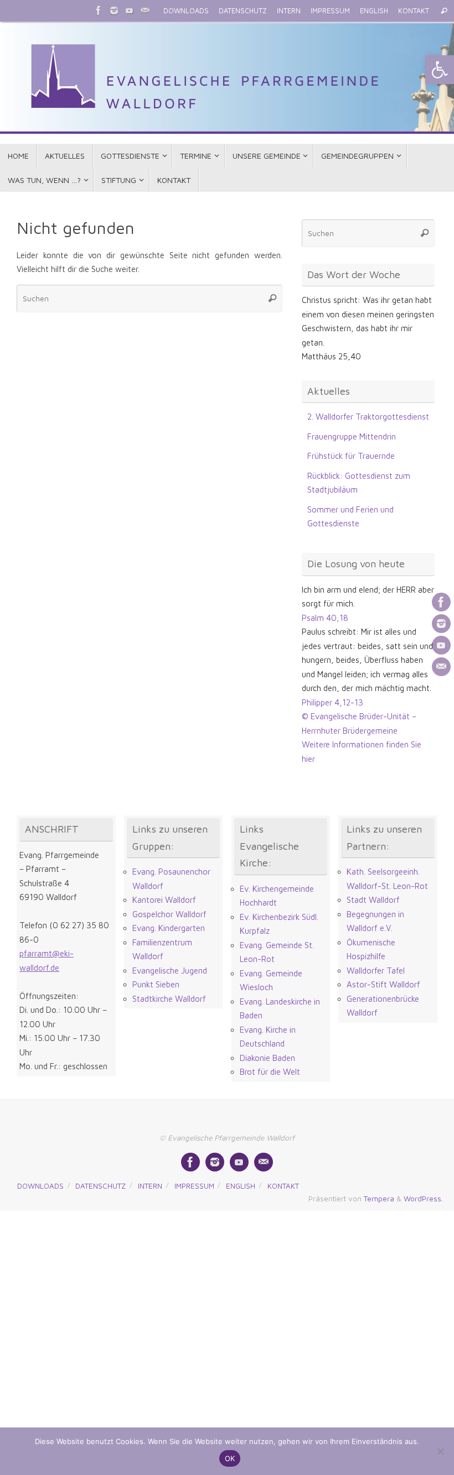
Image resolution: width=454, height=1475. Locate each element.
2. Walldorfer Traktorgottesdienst (368, 416)
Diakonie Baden (267, 1058)
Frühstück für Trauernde (351, 456)
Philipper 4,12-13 (332, 702)
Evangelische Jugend (169, 970)
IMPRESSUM (330, 11)
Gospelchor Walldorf (169, 914)
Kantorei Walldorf (164, 899)
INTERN (289, 11)
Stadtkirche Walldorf (169, 998)
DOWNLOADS (186, 11)
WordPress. (423, 1198)
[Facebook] (98, 10)
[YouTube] (129, 10)
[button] (439, 69)
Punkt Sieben (155, 984)
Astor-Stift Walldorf (383, 984)
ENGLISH (374, 11)
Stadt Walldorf (373, 899)
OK (230, 1458)
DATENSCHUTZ (243, 11)
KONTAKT (413, 11)
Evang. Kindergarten (168, 928)
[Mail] (145, 10)
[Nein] (440, 1451)
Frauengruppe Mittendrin (351, 436)
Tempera (379, 1198)
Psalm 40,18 (325, 618)
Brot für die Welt (270, 1071)
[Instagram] (114, 10)
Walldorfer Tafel (376, 970)
